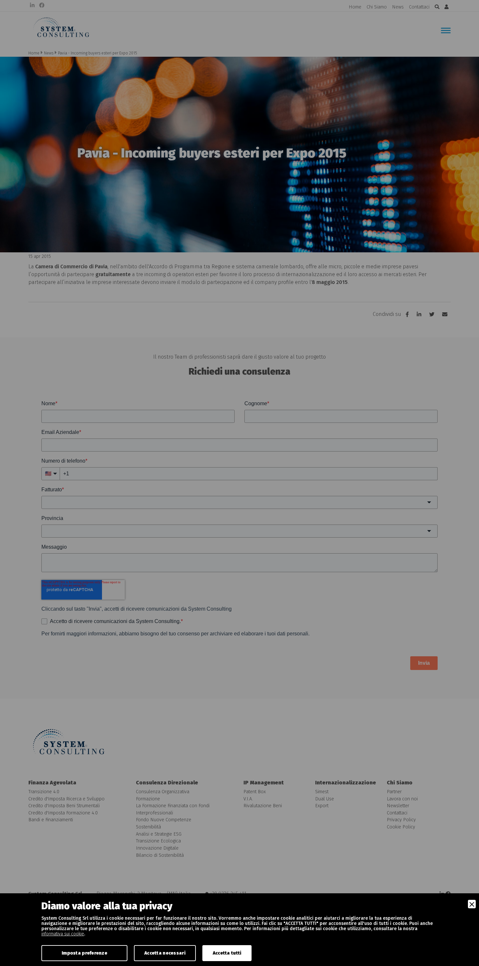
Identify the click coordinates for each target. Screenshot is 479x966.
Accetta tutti (227, 953)
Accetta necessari (164, 953)
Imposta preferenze (84, 953)
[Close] (472, 904)
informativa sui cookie (62, 934)
